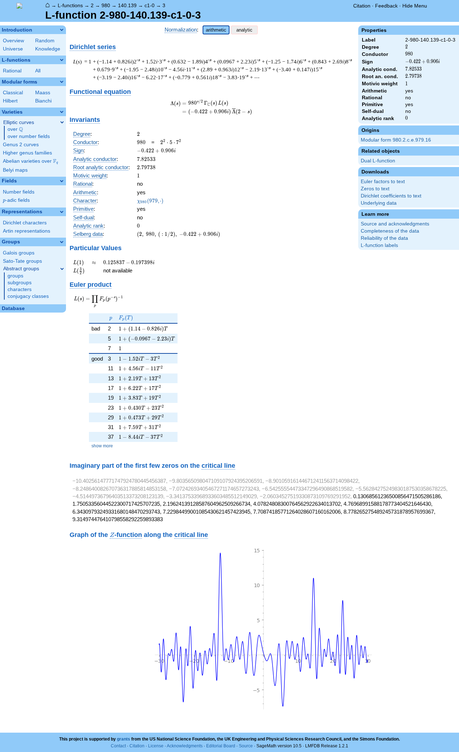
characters (20, 289)
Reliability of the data (384, 238)
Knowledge (47, 49)
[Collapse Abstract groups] (62, 269)
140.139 (127, 5)
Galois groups (18, 253)
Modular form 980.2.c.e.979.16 (396, 140)
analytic (244, 30)
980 (105, 5)
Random (45, 40)
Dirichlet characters (25, 222)
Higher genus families (27, 153)
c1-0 (150, 5)
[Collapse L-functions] (62, 60)
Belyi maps (15, 170)
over (15, 129)
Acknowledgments (185, 745)
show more (102, 445)
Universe (13, 49)
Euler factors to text (383, 181)
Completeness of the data (390, 231)
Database (13, 308)
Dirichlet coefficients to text (391, 196)
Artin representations (26, 231)
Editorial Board (220, 745)
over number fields (29, 136)
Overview (13, 40)
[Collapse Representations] (62, 212)
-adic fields (16, 200)
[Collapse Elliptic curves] (62, 122)
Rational (12, 70)
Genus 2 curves (21, 144)
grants (123, 739)
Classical (13, 92)
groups (15, 276)
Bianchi (43, 101)
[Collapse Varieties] (62, 112)
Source (246, 745)
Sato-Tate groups (22, 261)
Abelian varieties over (30, 161)
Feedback (386, 6)
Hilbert (10, 101)
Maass (42, 92)
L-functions (70, 5)
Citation (361, 6)
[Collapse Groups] (62, 242)
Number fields (18, 192)
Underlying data (379, 203)
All (38, 70)
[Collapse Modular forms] (62, 82)
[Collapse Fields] (62, 181)
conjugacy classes (28, 296)
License (156, 745)
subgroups (20, 282)
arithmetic (216, 30)
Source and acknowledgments (395, 224)
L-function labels (379, 245)
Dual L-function (378, 160)
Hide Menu (414, 6)
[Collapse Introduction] (62, 30)
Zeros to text (375, 188)
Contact (118, 745)
